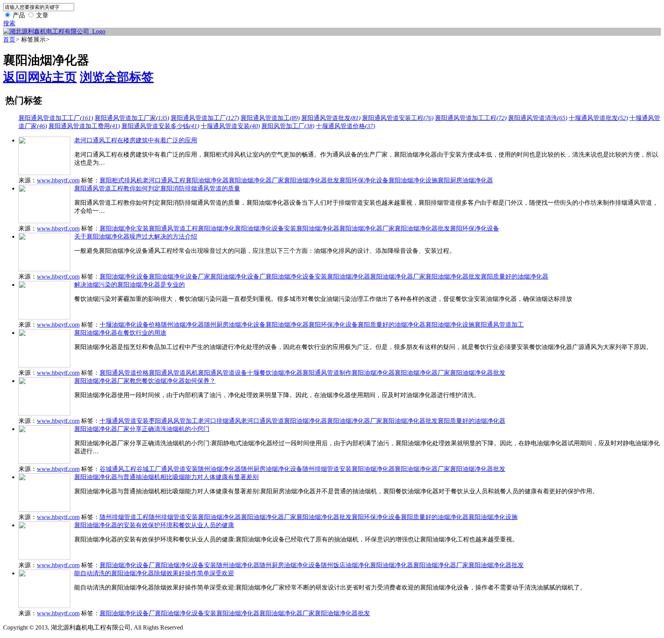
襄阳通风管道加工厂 (205, 118)
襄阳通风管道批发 (330, 118)
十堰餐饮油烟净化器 (274, 372)
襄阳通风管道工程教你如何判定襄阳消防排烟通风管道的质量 (157, 188)
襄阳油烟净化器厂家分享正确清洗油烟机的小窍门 (141, 429)
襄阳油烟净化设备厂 (238, 276)
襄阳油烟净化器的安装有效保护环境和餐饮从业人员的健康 (154, 525)
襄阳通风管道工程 (173, 228)
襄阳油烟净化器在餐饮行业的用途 (120, 332)
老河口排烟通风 (219, 421)
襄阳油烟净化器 (207, 180)
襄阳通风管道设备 (222, 372)
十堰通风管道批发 (598, 118)
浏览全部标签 (117, 77)
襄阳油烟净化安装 (124, 228)
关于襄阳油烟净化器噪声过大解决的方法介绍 (135, 236)
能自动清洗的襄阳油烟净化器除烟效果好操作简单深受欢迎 (154, 573)
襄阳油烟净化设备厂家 (179, 276)
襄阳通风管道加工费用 (84, 126)
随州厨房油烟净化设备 (235, 324)
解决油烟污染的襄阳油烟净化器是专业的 (129, 284)
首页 (9, 39)
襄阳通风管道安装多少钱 (160, 126)
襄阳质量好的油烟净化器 (514, 276)
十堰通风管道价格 (345, 126)
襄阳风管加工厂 (287, 126)
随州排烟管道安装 (327, 469)
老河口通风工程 (164, 180)
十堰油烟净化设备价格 (130, 324)
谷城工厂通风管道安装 (167, 469)
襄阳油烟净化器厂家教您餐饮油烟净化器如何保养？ (145, 380)
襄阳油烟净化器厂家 (256, 180)
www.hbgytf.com (58, 180)
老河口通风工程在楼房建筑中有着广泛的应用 (135, 140)
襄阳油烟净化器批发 (311, 180)
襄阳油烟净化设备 (124, 276)
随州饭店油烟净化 (345, 565)
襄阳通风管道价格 (124, 372)
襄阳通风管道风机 (173, 372)
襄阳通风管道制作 (327, 372)
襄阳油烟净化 (216, 228)
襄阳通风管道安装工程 (397, 118)
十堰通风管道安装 (230, 126)
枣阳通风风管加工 (173, 421)
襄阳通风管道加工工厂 (55, 118)
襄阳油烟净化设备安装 (265, 228)
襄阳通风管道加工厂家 (132, 118)
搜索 (9, 23)
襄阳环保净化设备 (363, 180)
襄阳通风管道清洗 (537, 118)
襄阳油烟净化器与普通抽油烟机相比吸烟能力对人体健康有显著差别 (166, 477)
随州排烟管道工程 (124, 517)
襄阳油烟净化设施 (413, 180)
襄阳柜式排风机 (121, 180)
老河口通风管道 (262, 421)
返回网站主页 (40, 77)
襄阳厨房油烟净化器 (465, 180)
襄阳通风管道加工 (270, 118)
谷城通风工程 (118, 469)
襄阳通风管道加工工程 (470, 118)
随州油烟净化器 (182, 324)
